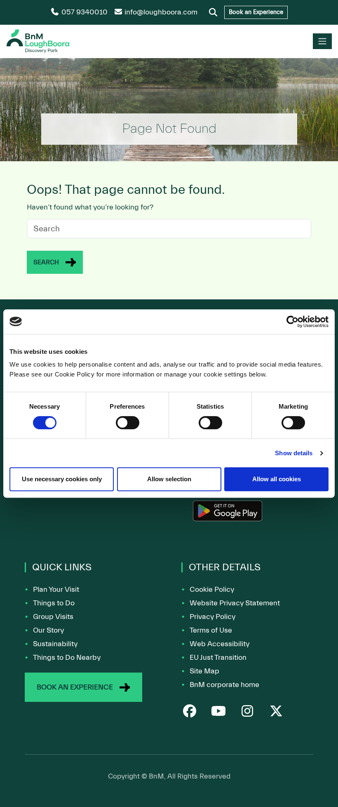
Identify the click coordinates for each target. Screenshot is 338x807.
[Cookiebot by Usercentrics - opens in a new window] (292, 321)
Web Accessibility (219, 644)
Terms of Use (211, 630)
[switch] (127, 422)
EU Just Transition (218, 657)
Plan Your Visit (56, 589)
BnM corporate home (224, 684)
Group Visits (53, 616)
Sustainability (55, 644)
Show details (293, 452)
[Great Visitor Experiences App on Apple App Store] (227, 514)
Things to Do (54, 603)
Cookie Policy (212, 589)
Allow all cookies (276, 478)
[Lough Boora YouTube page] (218, 712)
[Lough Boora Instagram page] (247, 712)
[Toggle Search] (213, 12)
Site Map (204, 671)
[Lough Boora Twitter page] (276, 712)
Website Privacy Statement (235, 603)
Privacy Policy (212, 616)
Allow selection (169, 478)
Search (46, 262)
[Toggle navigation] (322, 41)
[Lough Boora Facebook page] (189, 712)
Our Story (48, 630)
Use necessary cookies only (62, 478)
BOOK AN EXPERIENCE (75, 687)
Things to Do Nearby (67, 657)
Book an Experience (256, 12)
